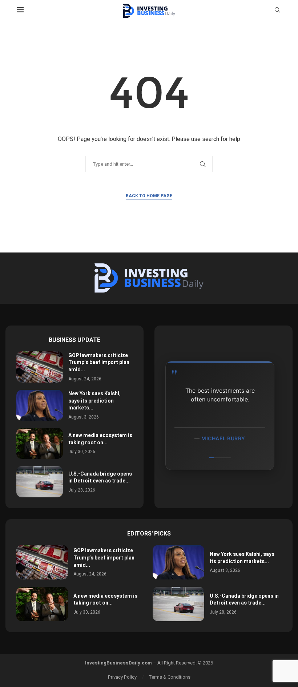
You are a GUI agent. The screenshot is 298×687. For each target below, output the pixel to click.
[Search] (277, 11)
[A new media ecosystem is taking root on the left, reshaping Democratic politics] (39, 443)
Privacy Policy (122, 677)
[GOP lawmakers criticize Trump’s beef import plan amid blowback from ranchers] (39, 366)
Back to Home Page (149, 196)
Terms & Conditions (169, 677)
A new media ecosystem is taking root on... (100, 439)
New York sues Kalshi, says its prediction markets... (94, 401)
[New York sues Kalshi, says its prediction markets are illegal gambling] (39, 405)
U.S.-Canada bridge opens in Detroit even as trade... (100, 477)
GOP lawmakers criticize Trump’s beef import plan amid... (98, 362)
